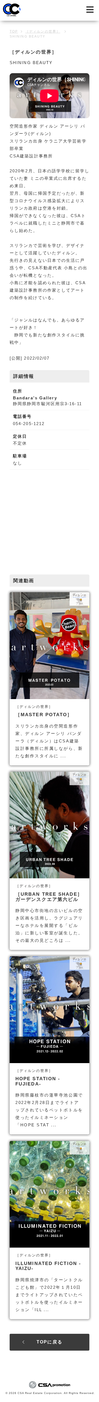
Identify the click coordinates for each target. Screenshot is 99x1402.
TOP (14, 31)
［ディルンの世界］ (42, 31)
